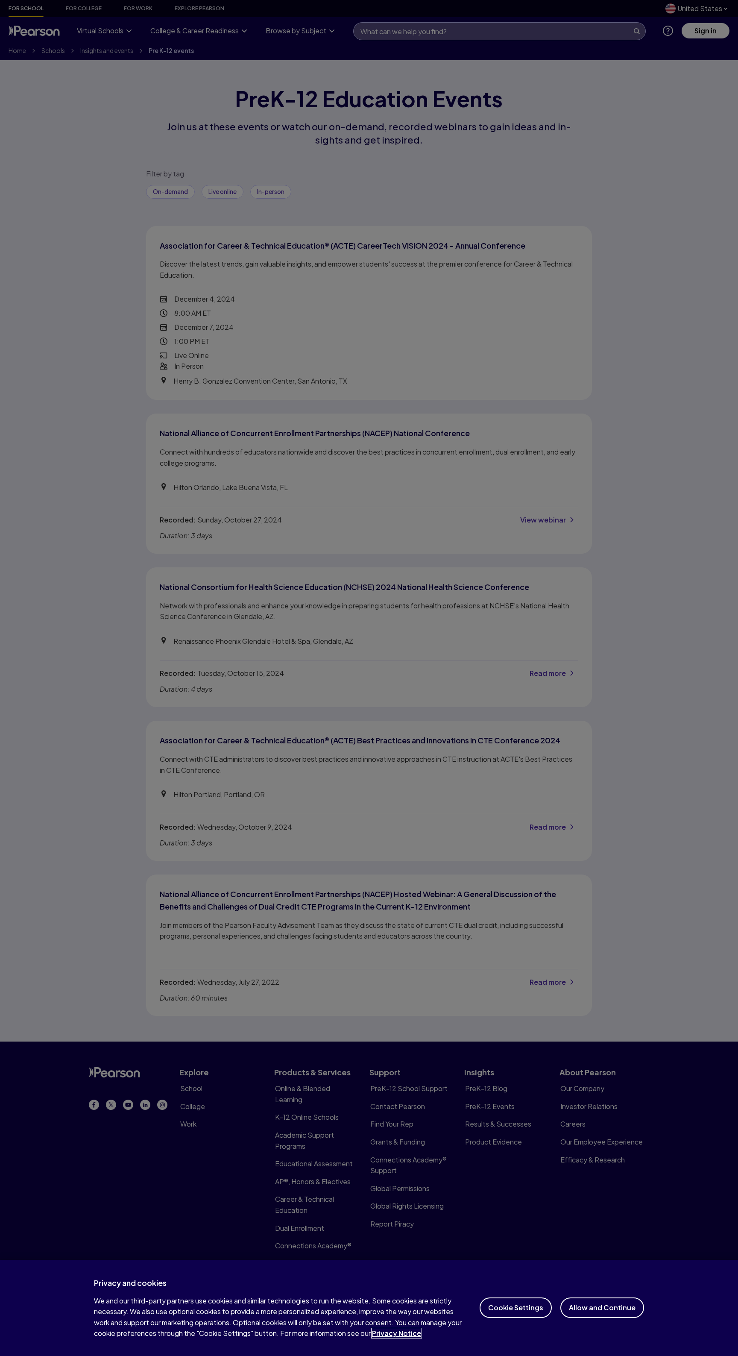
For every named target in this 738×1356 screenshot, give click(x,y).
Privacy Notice (396, 1333)
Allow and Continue (602, 1307)
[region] (369, 1308)
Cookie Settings (515, 1307)
